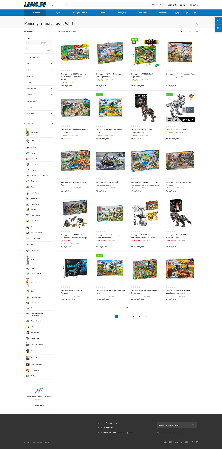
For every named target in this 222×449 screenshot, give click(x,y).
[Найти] (161, 4)
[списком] (193, 31)
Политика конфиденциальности (172, 433)
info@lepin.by (107, 427)
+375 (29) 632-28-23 (176, 5)
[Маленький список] (178, 31)
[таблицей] (197, 31)
